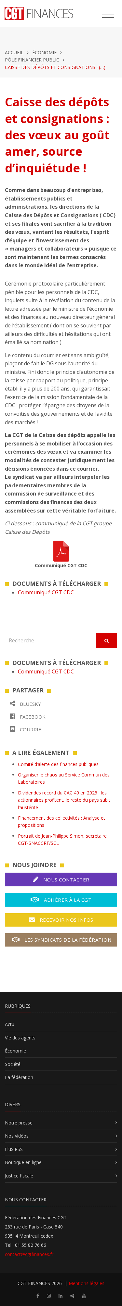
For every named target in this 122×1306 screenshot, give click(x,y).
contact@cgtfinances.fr (29, 1254)
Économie (44, 52)
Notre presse (19, 1123)
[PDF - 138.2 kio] (61, 550)
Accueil (14, 52)
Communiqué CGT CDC (46, 592)
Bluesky (30, 704)
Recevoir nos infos (65, 919)
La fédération (19, 1077)
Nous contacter (65, 879)
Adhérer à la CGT (67, 900)
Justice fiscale (19, 1176)
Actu (9, 1024)
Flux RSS (14, 1149)
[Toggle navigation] (108, 14)
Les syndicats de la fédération (67, 939)
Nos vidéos (17, 1136)
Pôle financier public (32, 60)
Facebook (32, 716)
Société (12, 1064)
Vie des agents (20, 1038)
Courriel (31, 729)
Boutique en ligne (23, 1162)
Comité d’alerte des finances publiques (58, 764)
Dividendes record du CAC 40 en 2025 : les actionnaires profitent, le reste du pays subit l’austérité (64, 800)
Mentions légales (86, 1283)
